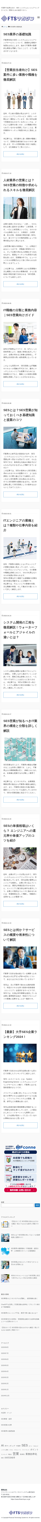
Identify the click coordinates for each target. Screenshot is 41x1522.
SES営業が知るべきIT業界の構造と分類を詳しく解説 (20, 725)
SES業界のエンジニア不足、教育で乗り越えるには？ (19, 1313)
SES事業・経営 (6, 1419)
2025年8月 (5, 1347)
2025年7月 (5, 1353)
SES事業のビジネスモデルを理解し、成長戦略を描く (19, 1298)
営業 (16, 1453)
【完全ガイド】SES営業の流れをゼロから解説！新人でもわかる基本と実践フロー (25, 1223)
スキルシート (17, 1449)
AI (2, 1445)
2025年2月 (5, 1383)
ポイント (34, 1449)
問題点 (10, 1454)
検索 (2, 1202)
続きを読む (20, 154)
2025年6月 (5, 1359)
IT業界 (18, 1446)
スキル (11, 1449)
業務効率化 (31, 1454)
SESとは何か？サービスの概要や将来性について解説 (19, 934)
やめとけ (35, 1446)
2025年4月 (5, 1371)
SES (25, 1445)
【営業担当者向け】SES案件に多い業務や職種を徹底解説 (20, 74)
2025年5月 (5, 1365)
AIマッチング (10, 1446)
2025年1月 (5, 1389)
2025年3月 (5, 1377)
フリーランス (25, 1449)
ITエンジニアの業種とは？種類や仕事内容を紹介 (20, 525)
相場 (2, 1457)
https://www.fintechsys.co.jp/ (20, 1499)
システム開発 (4, 1449)
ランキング (4, 1454)
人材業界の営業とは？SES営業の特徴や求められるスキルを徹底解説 (20, 185)
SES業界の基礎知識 (8, 1431)
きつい (30, 1446)
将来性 (22, 1454)
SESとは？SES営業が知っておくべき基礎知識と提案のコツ (20, 415)
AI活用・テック (6, 1413)
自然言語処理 (9, 1458)
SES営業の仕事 (6, 1425)
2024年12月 (5, 1396)
